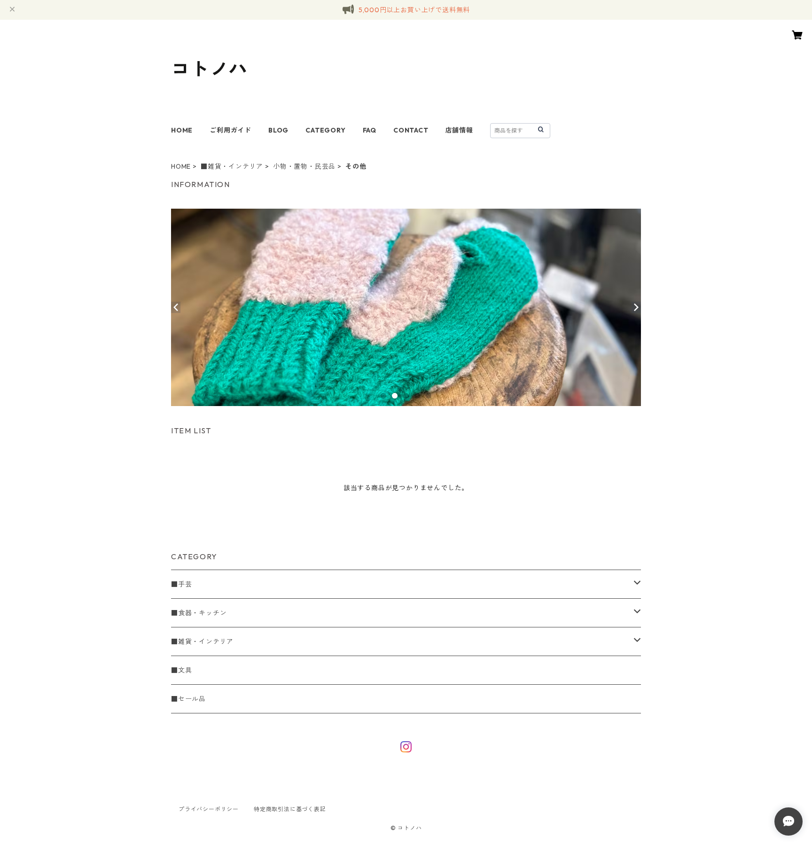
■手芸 (181, 584)
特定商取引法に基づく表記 (290, 809)
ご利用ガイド (230, 130)
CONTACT (411, 130)
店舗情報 (459, 130)
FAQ (369, 130)
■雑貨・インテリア (232, 166)
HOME (182, 130)
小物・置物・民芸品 (304, 166)
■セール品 (188, 699)
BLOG (278, 130)
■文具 (181, 670)
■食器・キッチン (198, 613)
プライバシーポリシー (209, 809)
